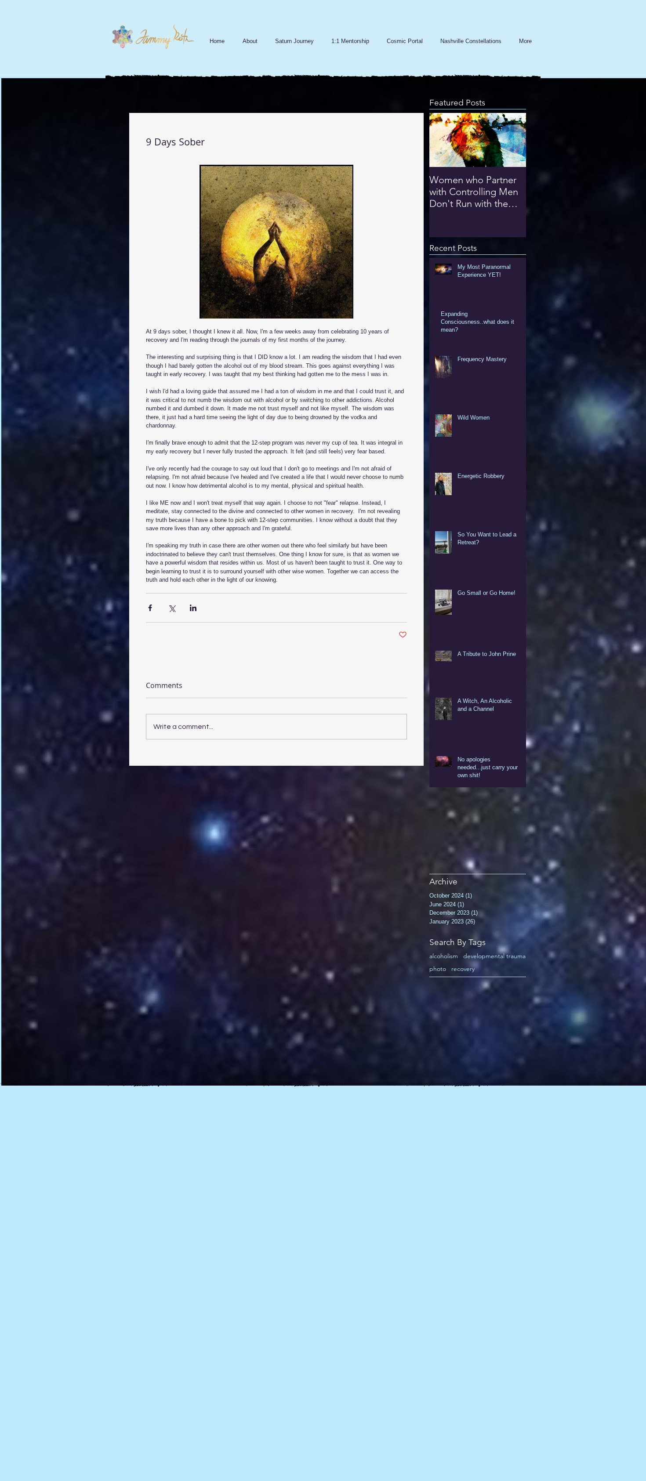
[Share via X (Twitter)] (171, 608)
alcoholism (443, 956)
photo (437, 969)
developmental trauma (494, 956)
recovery (463, 969)
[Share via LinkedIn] (193, 608)
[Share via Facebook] (150, 608)
